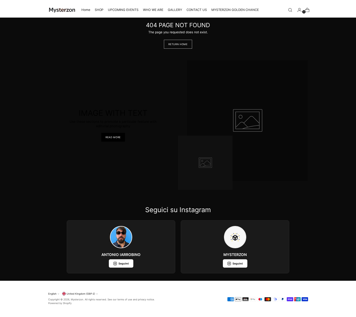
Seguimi (123, 263)
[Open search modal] (290, 10)
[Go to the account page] (298, 10)
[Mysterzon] (62, 9)
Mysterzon (77, 299)
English (52, 293)
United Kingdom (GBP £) (81, 293)
